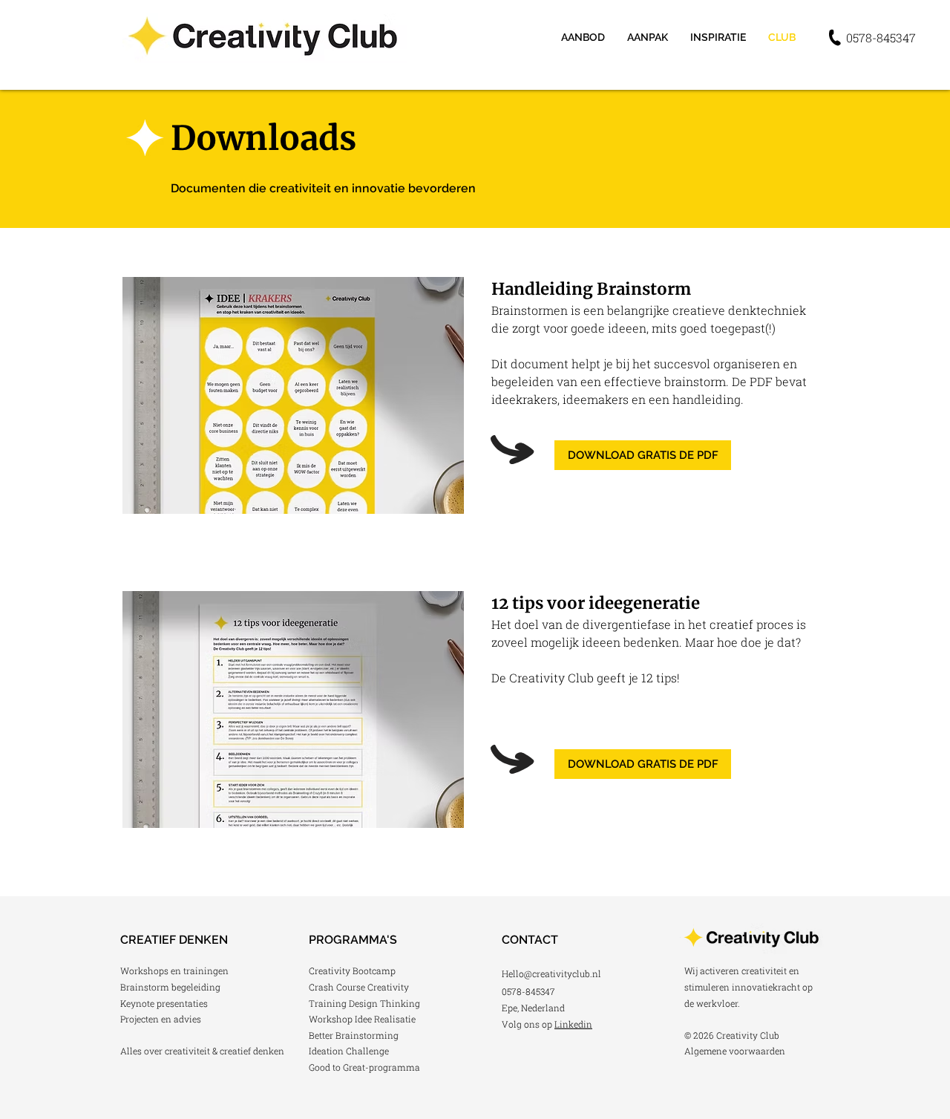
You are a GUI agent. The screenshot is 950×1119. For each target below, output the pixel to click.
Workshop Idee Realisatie (362, 1019)
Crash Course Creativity (359, 987)
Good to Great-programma (364, 1067)
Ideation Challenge (349, 1051)
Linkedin (573, 1024)
